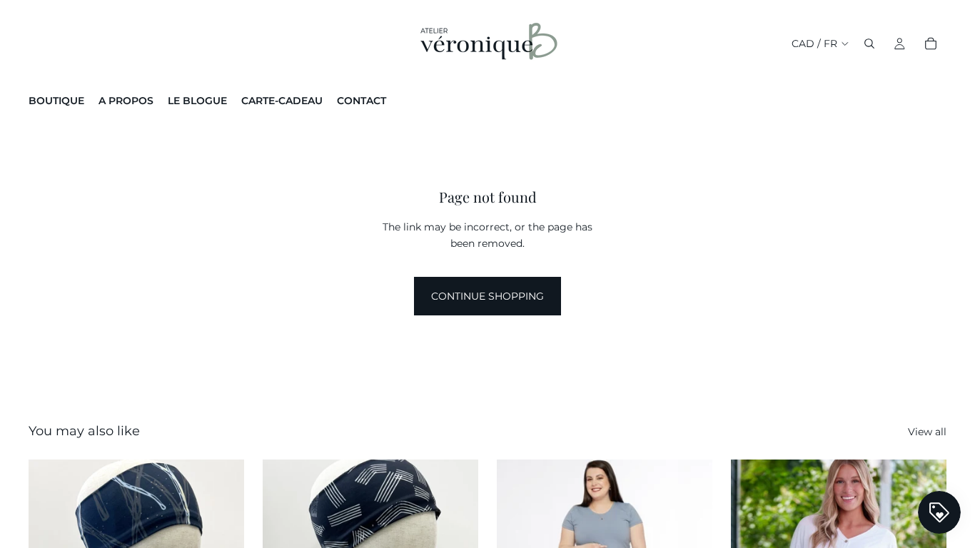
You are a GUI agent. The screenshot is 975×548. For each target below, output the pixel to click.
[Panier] (930, 43)
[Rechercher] (869, 43)
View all (927, 431)
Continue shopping (487, 296)
